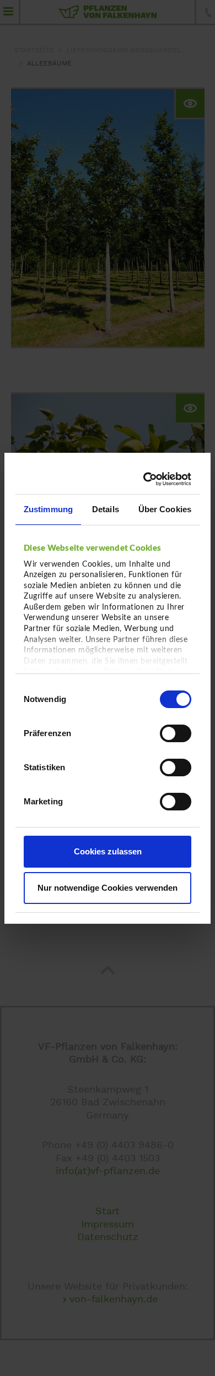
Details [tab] (105, 509)
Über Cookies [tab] (164, 509)
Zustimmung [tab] (48, 509)
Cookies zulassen (108, 851)
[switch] (175, 733)
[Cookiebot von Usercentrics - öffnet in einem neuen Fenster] (146, 479)
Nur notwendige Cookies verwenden (107, 887)
